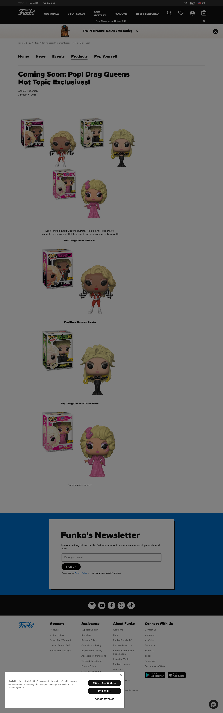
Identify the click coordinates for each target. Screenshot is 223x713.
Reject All (104, 691)
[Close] (121, 675)
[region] (64, 689)
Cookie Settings (104, 699)
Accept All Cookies (104, 683)
